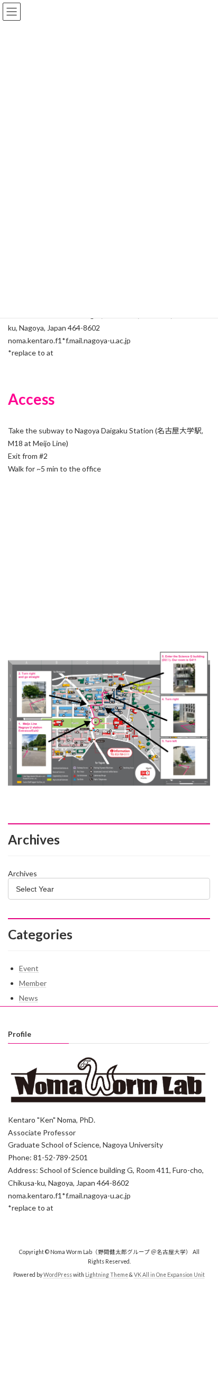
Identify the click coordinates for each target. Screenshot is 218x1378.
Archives (22, 873)
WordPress (57, 1275)
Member (33, 983)
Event (29, 968)
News (28, 997)
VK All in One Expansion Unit (169, 1275)
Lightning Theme (106, 1275)
